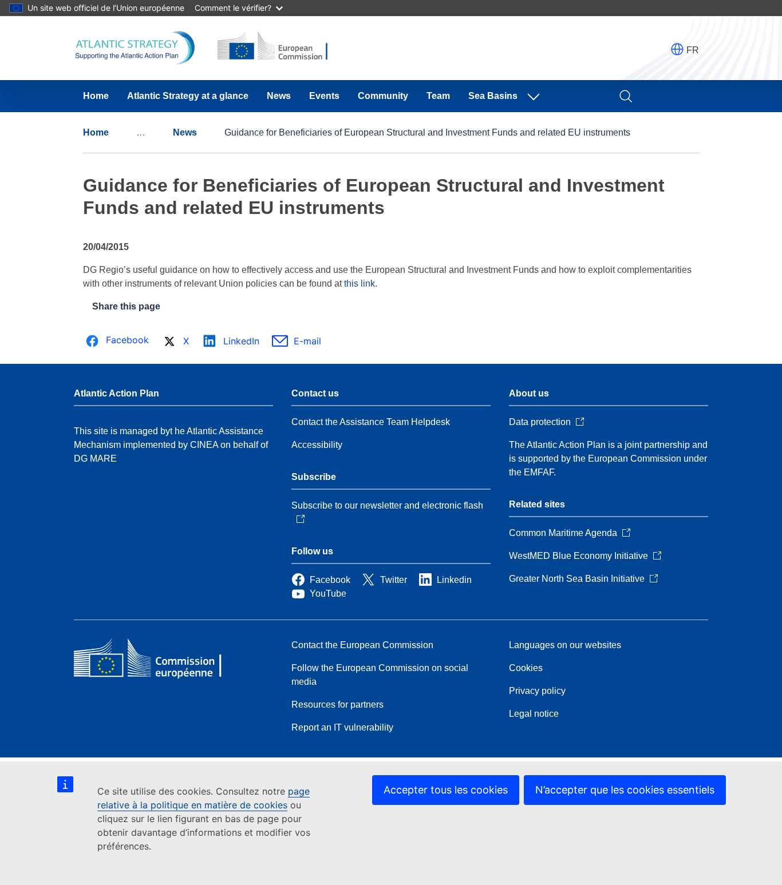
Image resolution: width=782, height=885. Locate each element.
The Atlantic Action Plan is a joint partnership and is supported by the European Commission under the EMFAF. (608, 458)
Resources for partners (337, 704)
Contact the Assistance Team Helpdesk (370, 422)
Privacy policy (537, 691)
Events (324, 96)
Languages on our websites (565, 645)
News (279, 96)
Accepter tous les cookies (446, 790)
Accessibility (316, 445)
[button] (677, 49)
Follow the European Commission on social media (379, 674)
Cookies (526, 668)
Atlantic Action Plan (116, 393)
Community (383, 96)
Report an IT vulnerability (342, 727)
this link (359, 283)
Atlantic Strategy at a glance (187, 96)
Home (96, 96)
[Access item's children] (536, 96)
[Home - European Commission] (157, 659)
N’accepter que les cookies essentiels (624, 790)
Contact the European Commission (362, 645)
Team (438, 96)
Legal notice (534, 714)
